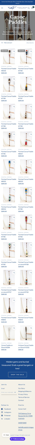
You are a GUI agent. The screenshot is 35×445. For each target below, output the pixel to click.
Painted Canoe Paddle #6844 (25, 319)
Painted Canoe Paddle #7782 (8, 263)
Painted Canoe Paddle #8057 (25, 153)
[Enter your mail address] (15, 392)
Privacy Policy (23, 394)
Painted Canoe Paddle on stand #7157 (8, 291)
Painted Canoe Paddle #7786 (25, 208)
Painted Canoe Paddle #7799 (8, 97)
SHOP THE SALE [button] (17, 374)
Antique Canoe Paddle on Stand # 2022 (25, 346)
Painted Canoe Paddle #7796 (25, 125)
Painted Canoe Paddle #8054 (8, 208)
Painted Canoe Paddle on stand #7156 (25, 291)
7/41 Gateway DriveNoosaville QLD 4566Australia (25, 416)
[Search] (28, 8)
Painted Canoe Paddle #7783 (25, 236)
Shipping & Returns (24, 391)
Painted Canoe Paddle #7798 (8, 125)
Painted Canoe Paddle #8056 (8, 70)
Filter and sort (8, 42)
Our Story (21, 388)
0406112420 (22, 423)
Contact (21, 400)
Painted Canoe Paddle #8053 (25, 180)
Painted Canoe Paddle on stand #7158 (25, 263)
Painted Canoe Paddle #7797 (25, 97)
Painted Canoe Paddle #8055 (8, 180)
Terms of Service (23, 397)
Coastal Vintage (6, 66)
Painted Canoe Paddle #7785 (8, 236)
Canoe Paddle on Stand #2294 (7, 346)
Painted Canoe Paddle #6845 (8, 319)
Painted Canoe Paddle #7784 (25, 70)
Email (3, 388)
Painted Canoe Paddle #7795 (8, 153)
